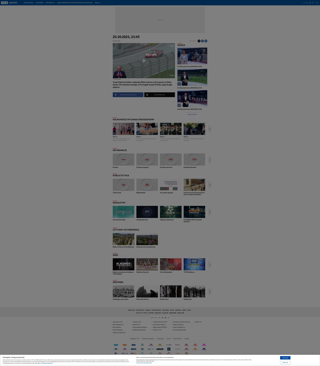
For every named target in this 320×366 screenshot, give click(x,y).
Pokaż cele (285, 362)
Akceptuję (285, 357)
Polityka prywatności (47, 363)
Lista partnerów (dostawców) (144, 363)
